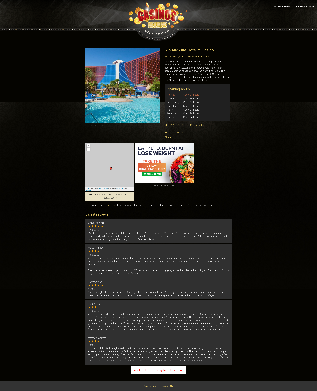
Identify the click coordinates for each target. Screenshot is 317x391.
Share (168, 137)
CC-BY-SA (119, 188)
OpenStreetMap (103, 188)
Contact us (111, 205)
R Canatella (94, 303)
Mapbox (88, 190)
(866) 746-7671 (177, 125)
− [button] (88, 149)
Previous (87, 87)
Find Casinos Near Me (282, 6)
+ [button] (88, 145)
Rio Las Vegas (105, 125)
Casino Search (151, 386)
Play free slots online (305, 6)
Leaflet (88, 188)
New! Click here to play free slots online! (158, 370)
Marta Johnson (96, 247)
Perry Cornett (95, 282)
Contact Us (167, 386)
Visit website (199, 125)
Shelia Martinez (96, 222)
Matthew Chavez (97, 338)
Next (157, 87)
